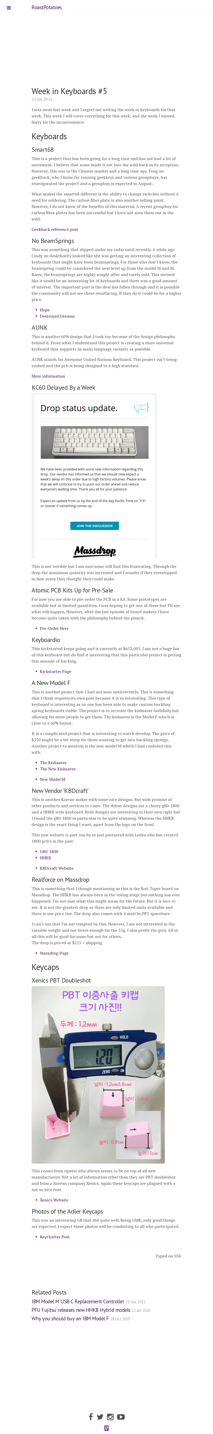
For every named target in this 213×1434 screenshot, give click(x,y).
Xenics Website (54, 1200)
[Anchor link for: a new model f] (72, 681)
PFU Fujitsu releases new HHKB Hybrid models (91, 1310)
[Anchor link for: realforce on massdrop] (90, 878)
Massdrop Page (54, 953)
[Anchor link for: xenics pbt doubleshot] (92, 979)
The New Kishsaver (58, 769)
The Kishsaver (53, 762)
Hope (45, 310)
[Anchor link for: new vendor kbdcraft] (90, 789)
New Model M (52, 779)
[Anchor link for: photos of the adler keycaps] (104, 1210)
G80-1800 (49, 851)
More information (48, 376)
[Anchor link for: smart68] (55, 148)
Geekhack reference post (55, 229)
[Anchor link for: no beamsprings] (75, 239)
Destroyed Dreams (57, 316)
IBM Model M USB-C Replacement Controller (88, 1301)
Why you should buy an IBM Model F (81, 1318)
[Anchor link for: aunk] (48, 326)
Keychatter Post (55, 1237)
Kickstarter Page (55, 671)
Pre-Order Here (54, 628)
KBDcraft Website (56, 868)
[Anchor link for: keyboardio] (61, 638)
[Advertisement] (106, 56)
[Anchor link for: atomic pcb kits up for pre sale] (114, 589)
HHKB (45, 858)
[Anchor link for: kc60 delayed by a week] (96, 386)
